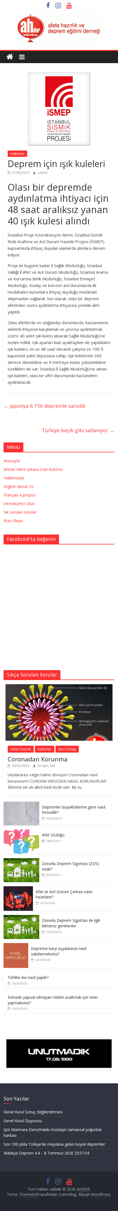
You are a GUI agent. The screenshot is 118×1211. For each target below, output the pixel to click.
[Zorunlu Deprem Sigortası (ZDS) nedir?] (21, 861)
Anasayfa (12, 460)
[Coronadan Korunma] (59, 687)
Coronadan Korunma (38, 759)
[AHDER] (10, 57)
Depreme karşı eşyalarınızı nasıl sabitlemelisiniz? (58, 951)
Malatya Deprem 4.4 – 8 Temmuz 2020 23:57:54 (46, 1153)
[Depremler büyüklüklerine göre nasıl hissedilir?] (21, 804)
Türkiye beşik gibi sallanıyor (78, 430)
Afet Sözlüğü (53, 834)
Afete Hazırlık (20, 749)
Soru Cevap (67, 749)
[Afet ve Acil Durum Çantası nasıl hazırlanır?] (18, 889)
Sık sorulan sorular (20, 512)
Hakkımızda (14, 477)
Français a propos (19, 495)
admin (43, 172)
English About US (19, 486)
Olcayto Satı (46, 765)
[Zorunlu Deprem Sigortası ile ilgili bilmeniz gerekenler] (21, 917)
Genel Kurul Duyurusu (23, 1120)
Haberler (17, 153)
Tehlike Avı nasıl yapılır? (28, 977)
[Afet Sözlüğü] (21, 832)
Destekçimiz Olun (19, 503)
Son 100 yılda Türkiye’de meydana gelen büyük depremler (54, 1144)
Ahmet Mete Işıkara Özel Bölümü (33, 469)
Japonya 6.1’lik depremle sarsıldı (44, 405)
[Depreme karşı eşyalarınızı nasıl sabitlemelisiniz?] (16, 946)
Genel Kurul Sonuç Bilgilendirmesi (33, 1112)
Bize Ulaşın (13, 520)
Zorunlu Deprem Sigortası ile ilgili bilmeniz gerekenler (71, 923)
